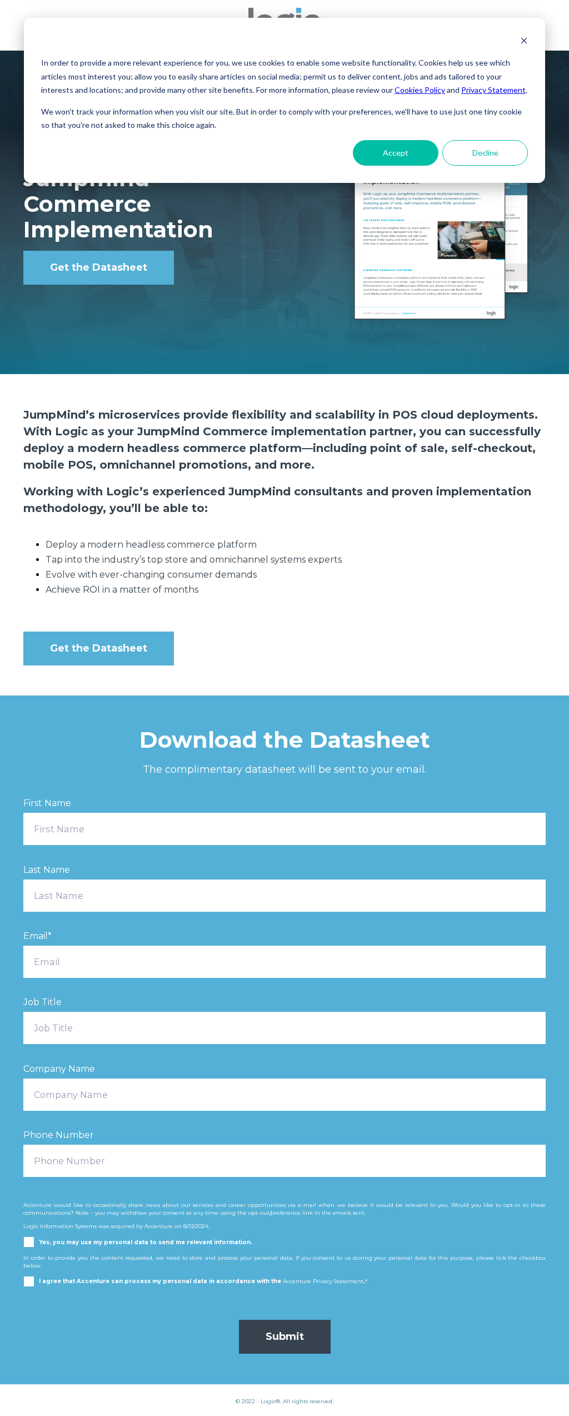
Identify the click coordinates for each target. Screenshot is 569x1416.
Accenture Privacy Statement (323, 1281)
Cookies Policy (420, 90)
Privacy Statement (493, 90)
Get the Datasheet (98, 267)
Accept (395, 152)
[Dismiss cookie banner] (524, 42)
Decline (485, 152)
